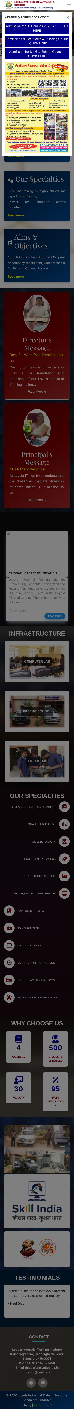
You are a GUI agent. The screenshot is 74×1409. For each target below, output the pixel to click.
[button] (9, 107)
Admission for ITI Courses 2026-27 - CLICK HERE (37, 28)
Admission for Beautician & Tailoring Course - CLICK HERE (37, 41)
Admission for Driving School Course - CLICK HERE (37, 54)
